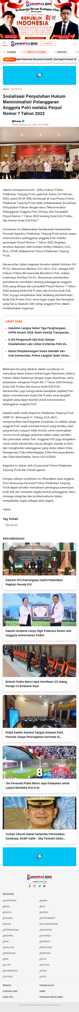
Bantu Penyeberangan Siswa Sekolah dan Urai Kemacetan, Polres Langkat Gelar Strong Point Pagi (39, 354)
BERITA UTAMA (36, 52)
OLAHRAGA (45, 936)
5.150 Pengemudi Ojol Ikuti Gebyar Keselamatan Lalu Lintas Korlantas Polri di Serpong (36, 342)
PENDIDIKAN (9, 953)
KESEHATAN (46, 930)
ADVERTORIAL (10, 901)
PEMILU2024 (46, 947)
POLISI (43, 959)
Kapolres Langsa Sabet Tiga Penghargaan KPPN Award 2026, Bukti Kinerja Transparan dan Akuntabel (38, 331)
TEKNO (43, 971)
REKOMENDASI (10, 971)
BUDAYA (7, 912)
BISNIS (6, 906)
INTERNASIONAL (11, 930)
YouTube (44, 891)
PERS (5, 959)
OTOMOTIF (45, 942)
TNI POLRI (11, 525)
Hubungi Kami (10, 991)
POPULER (44, 965)
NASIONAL (8, 936)
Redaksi (7, 985)
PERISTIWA (45, 953)
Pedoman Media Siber (51, 997)
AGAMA (11, 52)
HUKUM (7, 924)
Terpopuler (9, 59)
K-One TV (48, 44)
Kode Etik (8, 997)
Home (6, 89)
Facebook (29, 891)
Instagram (34, 891)
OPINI (6, 942)
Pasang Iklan (47, 985)
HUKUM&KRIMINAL (49, 924)
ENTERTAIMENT (47, 918)
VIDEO (43, 977)
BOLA (42, 906)
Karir (42, 991)
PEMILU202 (8, 947)
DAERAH (62, 52)
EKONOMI (8, 918)
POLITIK (7, 965)
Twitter (39, 891)
